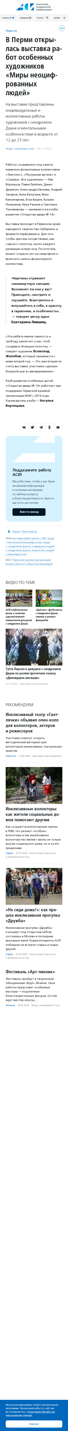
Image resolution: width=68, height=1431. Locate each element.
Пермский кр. (29, 531)
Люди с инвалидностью (20, 148)
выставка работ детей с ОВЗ (29, 538)
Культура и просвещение (34, 684)
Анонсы (10, 1005)
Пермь (16, 531)
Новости (11, 30)
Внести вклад (29, 512)
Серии (9, 853)
